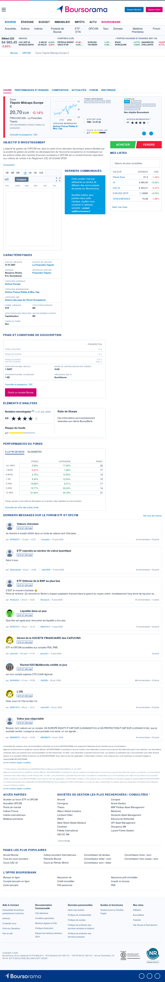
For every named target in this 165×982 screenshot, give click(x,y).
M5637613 (45, 626)
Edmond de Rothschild (122, 818)
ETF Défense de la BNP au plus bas (38, 581)
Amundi (61, 799)
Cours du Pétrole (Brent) (56, 862)
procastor (45, 539)
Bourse (10, 22)
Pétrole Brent (119, 177)
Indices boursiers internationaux (60, 854)
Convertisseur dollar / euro (97, 858)
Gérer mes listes (119, 206)
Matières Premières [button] (138, 30)
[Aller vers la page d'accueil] (83, 9)
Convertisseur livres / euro (138, 854)
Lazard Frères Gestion (122, 830)
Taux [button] (105, 28)
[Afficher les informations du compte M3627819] (10, 694)
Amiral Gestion (118, 803)
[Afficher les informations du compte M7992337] (10, 526)
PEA (113, 885)
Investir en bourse (120, 881)
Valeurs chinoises (28, 524)
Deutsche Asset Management (126, 815)
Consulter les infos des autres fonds (22, 507)
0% (108, 101)
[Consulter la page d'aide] (121, 9)
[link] (6, 918)
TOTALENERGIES (121, 198)
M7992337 (14, 539)
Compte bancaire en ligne (16, 881)
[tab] (14, 452)
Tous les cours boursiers (15, 858)
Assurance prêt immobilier (124, 877)
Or (114, 182)
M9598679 (14, 737)
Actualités (79, 90)
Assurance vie (64, 877)
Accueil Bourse (10, 854)
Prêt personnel (64, 885)
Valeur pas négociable (30, 718)
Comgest (115, 799)
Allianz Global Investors (69, 811)
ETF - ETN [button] (78, 30)
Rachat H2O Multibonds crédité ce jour (43, 665)
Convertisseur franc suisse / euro (141, 858)
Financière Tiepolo (41, 272)
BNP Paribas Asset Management (127, 807)
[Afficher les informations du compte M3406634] (10, 667)
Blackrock (116, 811)
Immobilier (62, 22)
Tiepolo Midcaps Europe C (26, 104)
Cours (7, 90)
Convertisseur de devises (97, 854)
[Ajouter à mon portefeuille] (144, 133)
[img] (148, 122)
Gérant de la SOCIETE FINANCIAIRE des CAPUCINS (49, 638)
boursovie (149, 105)
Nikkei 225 (8, 38)
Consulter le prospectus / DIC (23, 134)
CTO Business (132, 108)
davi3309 (46, 569)
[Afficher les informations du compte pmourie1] (10, 640)
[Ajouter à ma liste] (151, 133)
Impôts (80, 22)
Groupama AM (118, 826)
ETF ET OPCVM (25, 528)
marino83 (45, 707)
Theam (60, 807)
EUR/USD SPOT (120, 193)
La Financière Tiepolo (43, 264)
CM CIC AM (63, 834)
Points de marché (12, 807)
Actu (93, 22)
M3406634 (14, 680)
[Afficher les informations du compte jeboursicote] (10, 553)
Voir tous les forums (152, 515)
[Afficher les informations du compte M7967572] (10, 613)
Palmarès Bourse (52, 858)
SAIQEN (44, 680)
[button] (3, 9)
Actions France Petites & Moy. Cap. (65, 127)
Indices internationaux (14, 815)
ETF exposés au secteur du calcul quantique (44, 550)
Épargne (27, 22)
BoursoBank (111, 22)
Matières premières (13, 818)
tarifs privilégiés (94, 101)
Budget (44, 22)
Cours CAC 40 (10, 862)
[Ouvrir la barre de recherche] (117, 9)
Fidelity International (67, 830)
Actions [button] (25, 28)
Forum (156, 28)
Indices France (10, 811)
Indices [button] (38, 28)
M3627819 (14, 707)
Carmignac (62, 803)
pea (127, 101)
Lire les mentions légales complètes (17, 762)
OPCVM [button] (93, 28)
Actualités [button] (10, 28)
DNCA (60, 818)
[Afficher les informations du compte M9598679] (10, 721)
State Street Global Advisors (71, 822)
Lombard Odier (65, 815)
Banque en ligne (11, 877)
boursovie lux (133, 105)
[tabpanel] (54, 479)
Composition (60, 90)
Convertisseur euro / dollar (97, 862)
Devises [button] (118, 28)
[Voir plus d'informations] (63, 334)
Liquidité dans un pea (33, 611)
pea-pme (136, 101)
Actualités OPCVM (12, 803)
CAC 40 (116, 187)
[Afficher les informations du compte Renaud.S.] (10, 583)
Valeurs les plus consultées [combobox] (128, 163)
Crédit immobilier (65, 881)
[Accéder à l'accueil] (4, 52)
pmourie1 (14, 653)
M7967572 (14, 626)
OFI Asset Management (123, 822)
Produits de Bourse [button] (57, 30)
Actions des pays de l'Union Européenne (25, 299)
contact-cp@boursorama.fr (81, 209)
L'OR (20, 691)
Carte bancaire (10, 885)
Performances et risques (32, 90)
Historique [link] (108, 90)
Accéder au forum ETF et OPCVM (20, 799)
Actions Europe (12, 283)
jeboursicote (15, 569)
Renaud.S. (14, 599)
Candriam (62, 826)
